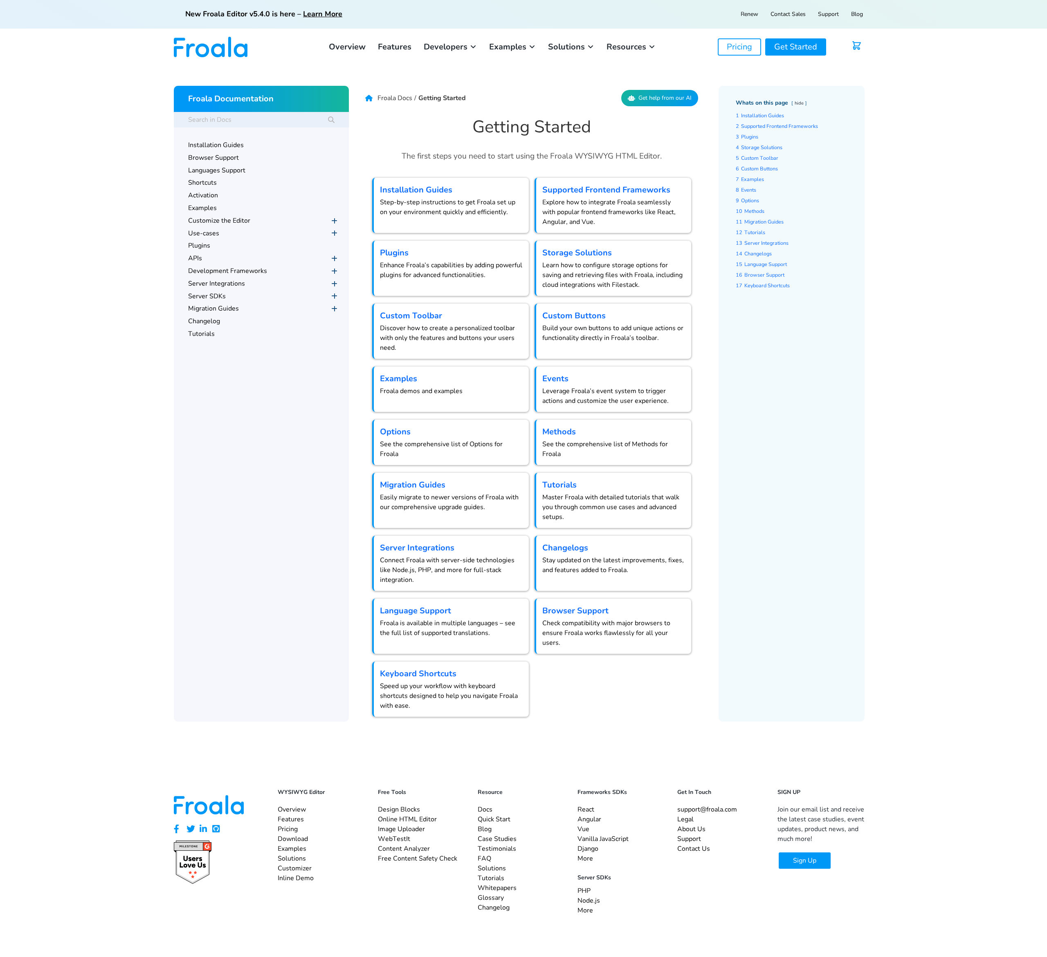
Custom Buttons (574, 315)
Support (828, 14)
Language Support (415, 610)
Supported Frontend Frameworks (606, 189)
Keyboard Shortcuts (418, 673)
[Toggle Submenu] (334, 221)
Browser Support (575, 610)
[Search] (331, 119)
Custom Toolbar (411, 315)
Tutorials (559, 484)
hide (799, 103)
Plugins (394, 252)
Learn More (322, 14)
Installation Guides (416, 189)
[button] (450, 47)
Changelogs (565, 547)
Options (395, 431)
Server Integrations (417, 547)
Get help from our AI (665, 98)
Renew (749, 14)
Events (555, 378)
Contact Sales (788, 14)
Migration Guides (412, 484)
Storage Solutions (577, 252)
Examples (398, 378)
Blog (857, 14)
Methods (559, 431)
